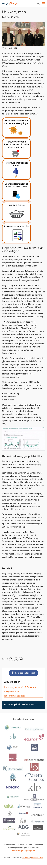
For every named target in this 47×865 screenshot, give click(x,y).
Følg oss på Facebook (25, 673)
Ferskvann (26, 857)
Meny (43, 3)
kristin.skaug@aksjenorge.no (23, 851)
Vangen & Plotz (37, 857)
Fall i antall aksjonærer (14, 696)
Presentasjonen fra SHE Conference (21, 687)
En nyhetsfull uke (12, 691)
